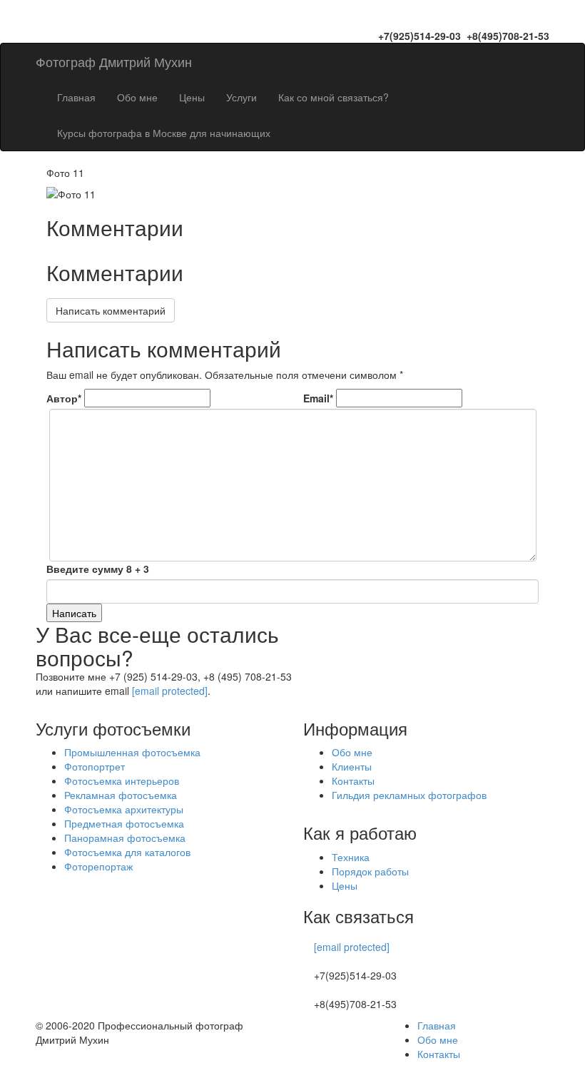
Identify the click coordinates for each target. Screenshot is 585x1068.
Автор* (63, 398)
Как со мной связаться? (333, 97)
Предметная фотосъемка (124, 823)
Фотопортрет (94, 766)
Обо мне (137, 97)
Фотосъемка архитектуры (123, 809)
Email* (318, 398)
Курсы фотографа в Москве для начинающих (163, 133)
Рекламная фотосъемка (120, 795)
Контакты (353, 780)
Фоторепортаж (98, 866)
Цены (192, 97)
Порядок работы (370, 871)
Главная (76, 97)
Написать (74, 613)
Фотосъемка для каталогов (127, 852)
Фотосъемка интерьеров (121, 780)
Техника (351, 857)
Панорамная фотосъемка (124, 837)
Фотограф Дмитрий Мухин (114, 61)
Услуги (241, 97)
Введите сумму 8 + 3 (97, 568)
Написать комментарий (111, 310)
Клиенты (352, 766)
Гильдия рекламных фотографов (409, 795)
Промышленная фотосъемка (132, 752)
